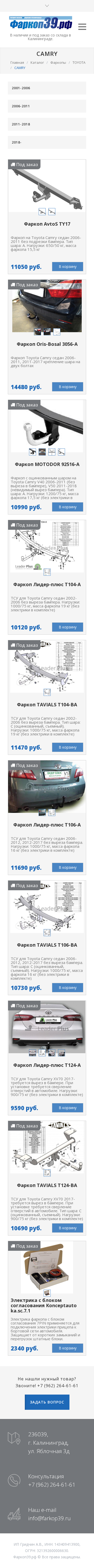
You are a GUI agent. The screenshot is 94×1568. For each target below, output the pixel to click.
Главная (17, 62)
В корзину (68, 266)
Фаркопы (58, 62)
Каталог (37, 62)
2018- (17, 142)
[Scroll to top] (84, 1558)
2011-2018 (21, 124)
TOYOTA (79, 62)
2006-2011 (21, 106)
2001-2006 (21, 88)
